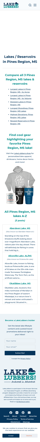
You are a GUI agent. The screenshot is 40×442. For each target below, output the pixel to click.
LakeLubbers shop (22, 153)
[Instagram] (17, 412)
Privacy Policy (25, 358)
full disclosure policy (23, 401)
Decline (29, 435)
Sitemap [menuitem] (26, 422)
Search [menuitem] (6, 416)
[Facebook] (10, 412)
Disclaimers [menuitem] (15, 422)
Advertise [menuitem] (33, 416)
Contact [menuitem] (23, 416)
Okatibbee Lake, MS (20, 283)
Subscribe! (20, 353)
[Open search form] (30, 5)
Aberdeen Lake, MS (20, 228)
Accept (10, 435)
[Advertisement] (20, 33)
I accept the (20, 358)
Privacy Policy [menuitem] (12, 419)
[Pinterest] (23, 412)
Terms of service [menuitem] (27, 419)
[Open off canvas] (35, 5)
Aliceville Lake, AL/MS (20, 256)
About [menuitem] (14, 416)
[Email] (29, 412)
